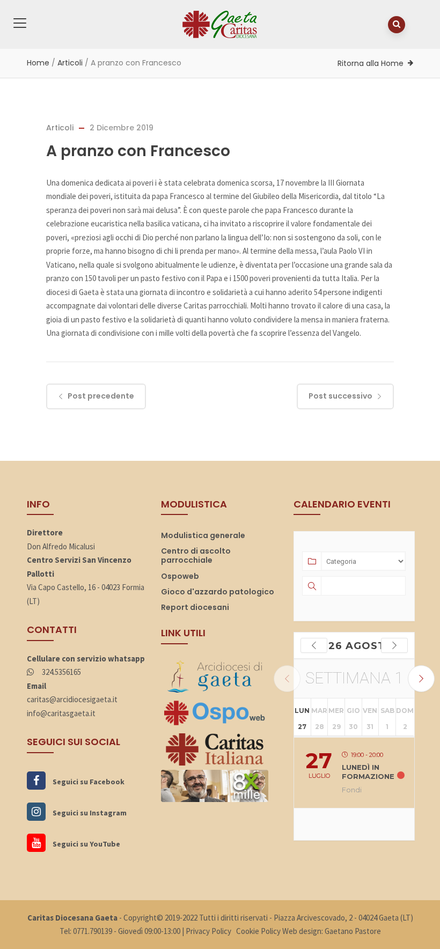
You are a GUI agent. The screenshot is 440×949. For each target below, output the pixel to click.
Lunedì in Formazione (368, 772)
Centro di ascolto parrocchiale (196, 555)
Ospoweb (180, 576)
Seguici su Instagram (89, 813)
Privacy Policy (208, 931)
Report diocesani (195, 607)
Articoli (70, 62)
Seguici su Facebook (87, 781)
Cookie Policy (258, 931)
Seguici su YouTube (85, 844)
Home (38, 62)
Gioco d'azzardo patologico (217, 591)
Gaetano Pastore (353, 931)
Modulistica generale (203, 535)
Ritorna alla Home (371, 63)
